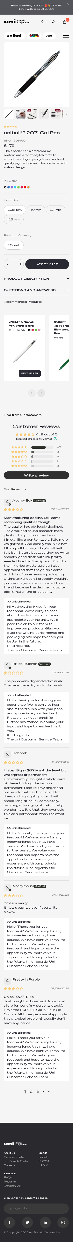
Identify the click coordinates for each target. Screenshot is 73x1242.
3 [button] (37, 1091)
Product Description (36, 279)
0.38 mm (15, 210)
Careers (9, 1165)
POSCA (44, 1161)
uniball (43, 1157)
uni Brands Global (16, 1161)
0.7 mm (55, 210)
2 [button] (31, 1091)
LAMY (43, 1165)
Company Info (14, 1157)
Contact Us (12, 1185)
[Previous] (32, 393)
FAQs (8, 1177)
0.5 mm (13, 219)
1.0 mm (36, 210)
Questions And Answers (36, 290)
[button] (36, 126)
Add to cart (47, 264)
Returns (10, 1181)
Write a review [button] (36, 475)
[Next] (66, 114)
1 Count (13, 245)
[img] (13, 510)
